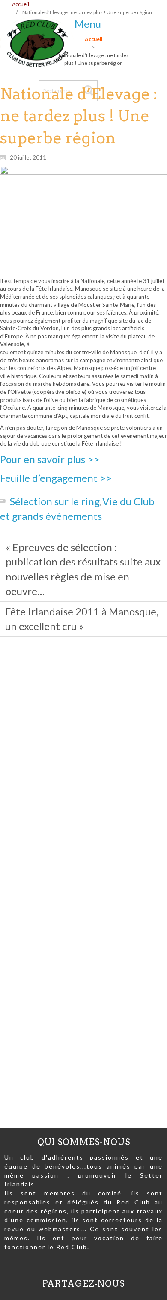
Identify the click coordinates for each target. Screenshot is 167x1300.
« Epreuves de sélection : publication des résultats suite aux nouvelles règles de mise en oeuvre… (83, 569)
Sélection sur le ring (55, 501)
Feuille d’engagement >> (56, 478)
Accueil (20, 4)
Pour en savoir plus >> (49, 459)
